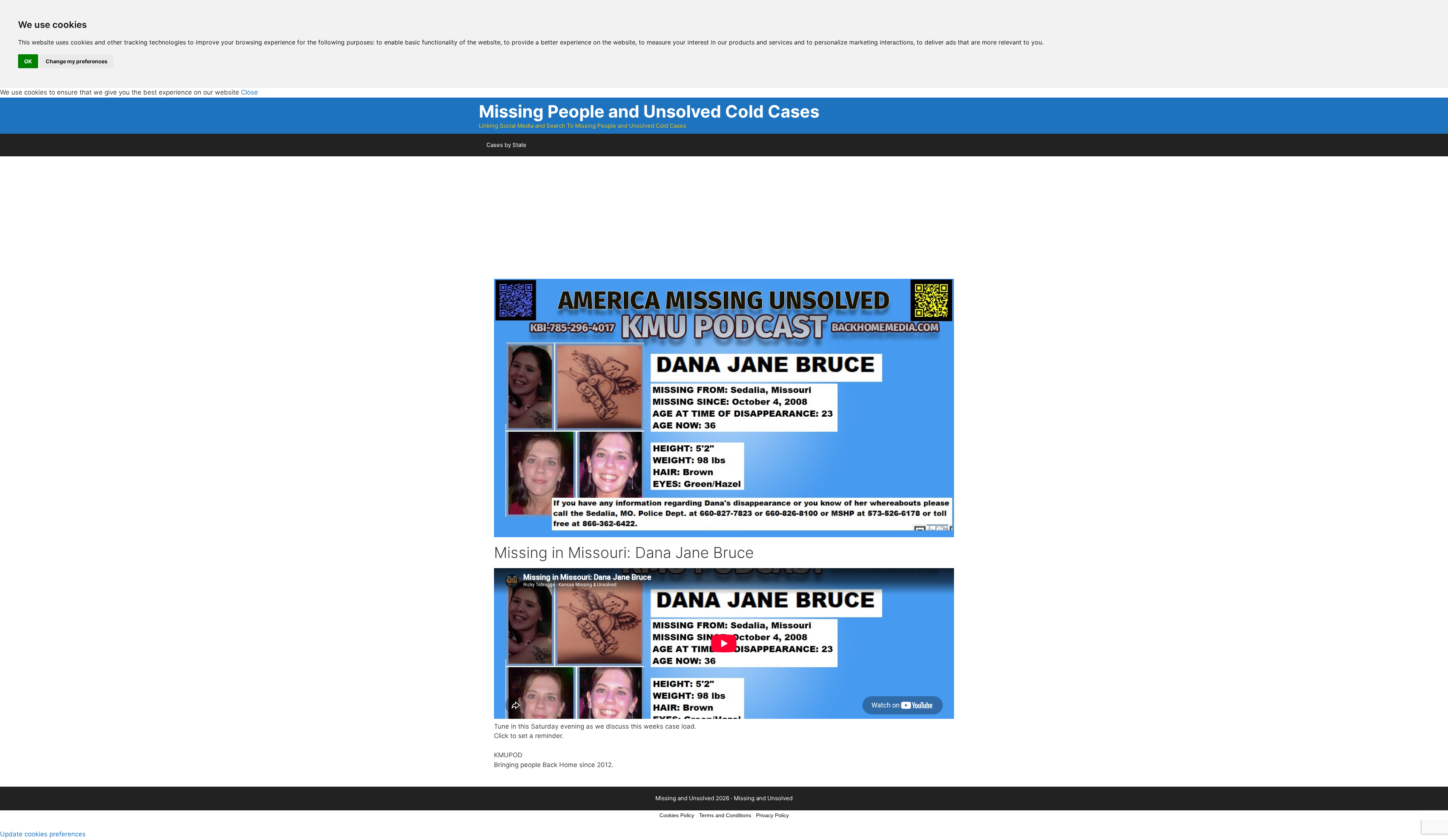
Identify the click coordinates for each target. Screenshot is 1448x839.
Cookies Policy (677, 815)
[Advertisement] (720, 226)
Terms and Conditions (725, 815)
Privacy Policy (772, 815)
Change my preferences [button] (76, 61)
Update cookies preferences (43, 834)
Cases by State (506, 144)
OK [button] (28, 61)
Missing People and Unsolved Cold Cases (649, 111)
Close (249, 92)
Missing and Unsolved (763, 798)
